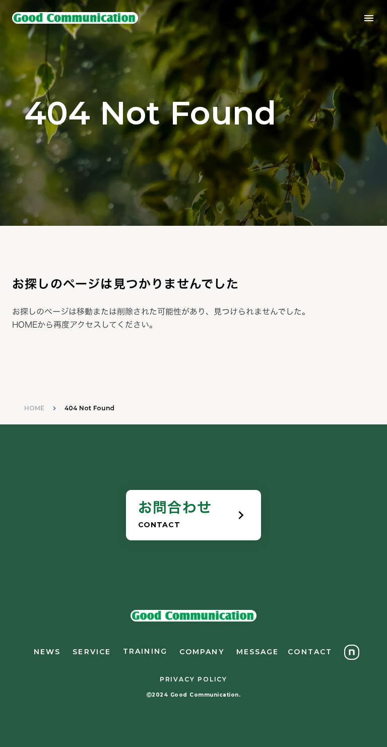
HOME (34, 408)
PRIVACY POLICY (193, 679)
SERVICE (92, 651)
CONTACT (310, 651)
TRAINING (145, 651)
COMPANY (201, 651)
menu (369, 18)
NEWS (47, 651)
